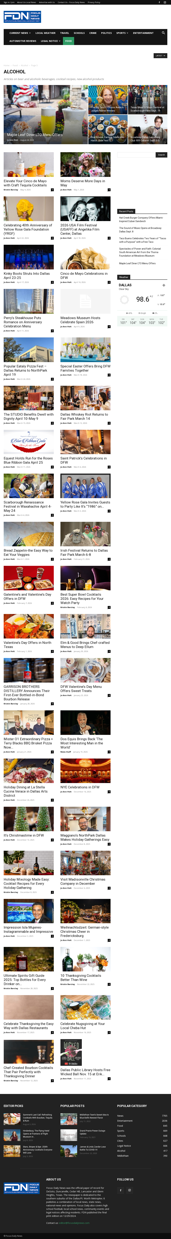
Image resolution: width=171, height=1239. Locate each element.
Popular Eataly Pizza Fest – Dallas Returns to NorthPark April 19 (25, 370)
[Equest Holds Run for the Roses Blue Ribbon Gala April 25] (29, 442)
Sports (121, 33)
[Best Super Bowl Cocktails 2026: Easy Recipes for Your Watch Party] (85, 578)
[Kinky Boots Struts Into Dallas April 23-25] (29, 257)
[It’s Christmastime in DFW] (29, 819)
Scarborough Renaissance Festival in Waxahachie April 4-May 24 (27, 506)
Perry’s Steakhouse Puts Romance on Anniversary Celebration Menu (23, 322)
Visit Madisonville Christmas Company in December (82, 881)
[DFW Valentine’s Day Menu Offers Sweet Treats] (85, 670)
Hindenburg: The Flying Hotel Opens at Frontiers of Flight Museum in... (36, 1134)
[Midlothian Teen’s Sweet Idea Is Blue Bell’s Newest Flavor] (68, 1119)
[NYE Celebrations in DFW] (85, 771)
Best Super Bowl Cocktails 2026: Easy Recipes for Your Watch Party (82, 598)
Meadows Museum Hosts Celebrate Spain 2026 (80, 320)
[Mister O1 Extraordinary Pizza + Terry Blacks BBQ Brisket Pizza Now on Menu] (29, 722)
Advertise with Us (47, 2)
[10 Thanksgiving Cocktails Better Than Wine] (85, 959)
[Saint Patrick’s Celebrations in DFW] (85, 442)
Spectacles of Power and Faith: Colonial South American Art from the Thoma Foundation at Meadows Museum (140, 252)
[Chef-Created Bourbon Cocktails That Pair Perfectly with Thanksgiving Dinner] (29, 1051)
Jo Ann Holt (12, 140)
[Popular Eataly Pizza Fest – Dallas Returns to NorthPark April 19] (29, 349)
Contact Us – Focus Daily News (71, 2)
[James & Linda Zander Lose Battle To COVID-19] (68, 1151)
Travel (64, 33)
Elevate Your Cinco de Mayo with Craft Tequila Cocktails (25, 183)
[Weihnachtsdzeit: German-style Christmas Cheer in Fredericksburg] (85, 911)
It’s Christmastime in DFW (24, 835)
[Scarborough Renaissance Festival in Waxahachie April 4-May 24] (29, 486)
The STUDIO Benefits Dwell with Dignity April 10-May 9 (29, 416)
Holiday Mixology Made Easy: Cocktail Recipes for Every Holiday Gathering (26, 883)
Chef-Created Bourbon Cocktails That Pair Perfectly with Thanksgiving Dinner (28, 1072)
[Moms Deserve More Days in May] (85, 164)
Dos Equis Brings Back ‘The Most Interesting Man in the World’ (81, 743)
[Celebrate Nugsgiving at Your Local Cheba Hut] (85, 1007)
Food (68, 41)
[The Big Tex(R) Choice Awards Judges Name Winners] (108, 99)
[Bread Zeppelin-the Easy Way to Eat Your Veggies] (29, 534)
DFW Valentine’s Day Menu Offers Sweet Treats (81, 689)
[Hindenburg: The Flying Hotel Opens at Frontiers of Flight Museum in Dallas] (12, 1135)
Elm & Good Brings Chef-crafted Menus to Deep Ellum (85, 645)
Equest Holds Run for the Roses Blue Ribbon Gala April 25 (28, 460)
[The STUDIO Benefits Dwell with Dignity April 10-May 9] (29, 398)
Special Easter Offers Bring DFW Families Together (85, 368)
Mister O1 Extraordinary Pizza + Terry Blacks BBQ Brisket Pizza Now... (28, 743)
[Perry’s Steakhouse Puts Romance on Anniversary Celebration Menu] (29, 301)
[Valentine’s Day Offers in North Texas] (29, 626)
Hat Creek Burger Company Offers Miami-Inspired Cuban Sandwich (141, 219)
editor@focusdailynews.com (74, 1222)
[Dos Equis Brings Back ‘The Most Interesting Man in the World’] (85, 722)
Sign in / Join (9, 2)
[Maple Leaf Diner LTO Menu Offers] (46, 121)
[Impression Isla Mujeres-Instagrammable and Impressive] (29, 911)
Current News (19, 33)
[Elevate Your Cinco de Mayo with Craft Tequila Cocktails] (29, 164)
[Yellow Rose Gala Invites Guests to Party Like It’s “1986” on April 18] (85, 486)
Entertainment (143, 33)
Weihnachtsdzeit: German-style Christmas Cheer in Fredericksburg (84, 931)
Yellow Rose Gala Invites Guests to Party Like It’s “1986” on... (85, 504)
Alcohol (24, 65)
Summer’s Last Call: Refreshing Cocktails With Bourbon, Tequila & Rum (37, 1118)
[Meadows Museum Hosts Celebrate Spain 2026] (85, 301)
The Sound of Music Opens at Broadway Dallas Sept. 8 (140, 230)
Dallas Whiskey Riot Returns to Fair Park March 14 (84, 416)
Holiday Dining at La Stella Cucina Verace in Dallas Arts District (26, 791)
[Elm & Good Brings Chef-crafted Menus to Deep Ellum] (85, 626)
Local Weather (45, 33)
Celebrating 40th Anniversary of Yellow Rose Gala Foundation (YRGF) (28, 229)
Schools (79, 33)
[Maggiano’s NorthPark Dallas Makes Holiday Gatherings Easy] (85, 819)
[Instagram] (164, 2)
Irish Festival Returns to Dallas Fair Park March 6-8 (84, 552)
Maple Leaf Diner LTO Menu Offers (137, 263)
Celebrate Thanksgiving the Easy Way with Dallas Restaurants (29, 1026)
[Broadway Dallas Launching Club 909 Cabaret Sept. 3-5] (147, 129)
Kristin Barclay (11, 189)
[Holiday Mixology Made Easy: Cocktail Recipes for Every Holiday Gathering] (29, 863)
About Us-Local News (26, 2)
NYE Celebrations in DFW (80, 787)
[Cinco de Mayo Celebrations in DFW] (85, 257)
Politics (106, 33)
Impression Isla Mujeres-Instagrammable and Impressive (28, 929)
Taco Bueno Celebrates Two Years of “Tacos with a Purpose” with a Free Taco (142, 240)
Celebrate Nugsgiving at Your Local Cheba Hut (82, 1026)
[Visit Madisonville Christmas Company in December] (85, 863)
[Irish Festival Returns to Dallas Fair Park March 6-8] (85, 534)
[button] (163, 33)
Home (7, 65)
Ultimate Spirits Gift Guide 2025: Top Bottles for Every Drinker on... (25, 980)
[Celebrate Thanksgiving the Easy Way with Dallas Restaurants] (29, 1007)
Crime (93, 33)
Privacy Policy (94, 2)
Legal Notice (49, 41)
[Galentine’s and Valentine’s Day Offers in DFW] (29, 578)
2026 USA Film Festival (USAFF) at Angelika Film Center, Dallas (79, 229)
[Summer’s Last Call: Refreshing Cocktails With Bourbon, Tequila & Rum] (12, 1119)
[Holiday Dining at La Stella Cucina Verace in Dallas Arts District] (29, 771)
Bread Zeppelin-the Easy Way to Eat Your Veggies (28, 552)
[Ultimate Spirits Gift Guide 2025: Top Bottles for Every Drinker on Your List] (29, 959)
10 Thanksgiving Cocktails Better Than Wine (80, 978)
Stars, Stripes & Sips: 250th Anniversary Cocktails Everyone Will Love (37, 1150)
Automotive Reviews (23, 41)
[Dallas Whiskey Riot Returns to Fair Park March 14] (85, 398)
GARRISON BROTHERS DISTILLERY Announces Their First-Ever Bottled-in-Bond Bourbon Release (27, 693)
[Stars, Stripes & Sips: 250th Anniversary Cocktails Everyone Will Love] (12, 1151)
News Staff (65, 752)
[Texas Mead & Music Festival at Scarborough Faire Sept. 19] (147, 99)
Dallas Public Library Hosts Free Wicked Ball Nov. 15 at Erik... (85, 1072)
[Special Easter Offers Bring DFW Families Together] (85, 349)
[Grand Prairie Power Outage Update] (68, 1135)
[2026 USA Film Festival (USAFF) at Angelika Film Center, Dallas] (85, 208)
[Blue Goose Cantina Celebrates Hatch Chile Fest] (108, 129)
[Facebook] (159, 2)
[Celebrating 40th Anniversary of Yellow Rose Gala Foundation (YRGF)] (29, 208)
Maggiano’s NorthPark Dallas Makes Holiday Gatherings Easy (84, 837)
